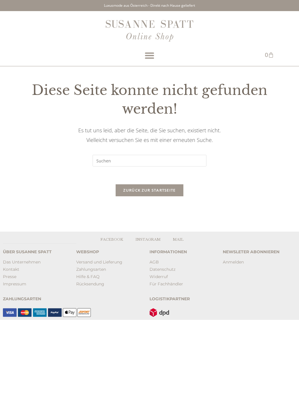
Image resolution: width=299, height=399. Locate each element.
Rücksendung (90, 284)
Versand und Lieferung (99, 262)
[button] (149, 55)
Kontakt (11, 269)
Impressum (14, 284)
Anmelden (233, 262)
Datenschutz (162, 269)
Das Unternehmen (22, 262)
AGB (154, 262)
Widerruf (159, 276)
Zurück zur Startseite (149, 190)
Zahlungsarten (91, 269)
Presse (9, 276)
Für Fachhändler (166, 284)
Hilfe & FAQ (88, 276)
